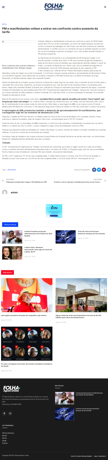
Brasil (4, 24)
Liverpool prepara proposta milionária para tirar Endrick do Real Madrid (38, 233)
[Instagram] (10, 413)
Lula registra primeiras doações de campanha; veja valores (24, 315)
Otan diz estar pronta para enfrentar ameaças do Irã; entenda (91, 232)
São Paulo (11, 170)
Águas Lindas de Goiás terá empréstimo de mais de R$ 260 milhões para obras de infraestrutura (78, 316)
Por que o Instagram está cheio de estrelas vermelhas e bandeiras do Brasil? (26, 365)
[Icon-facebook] (4, 413)
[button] (3, 7)
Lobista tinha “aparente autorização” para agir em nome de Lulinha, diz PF (38, 249)
